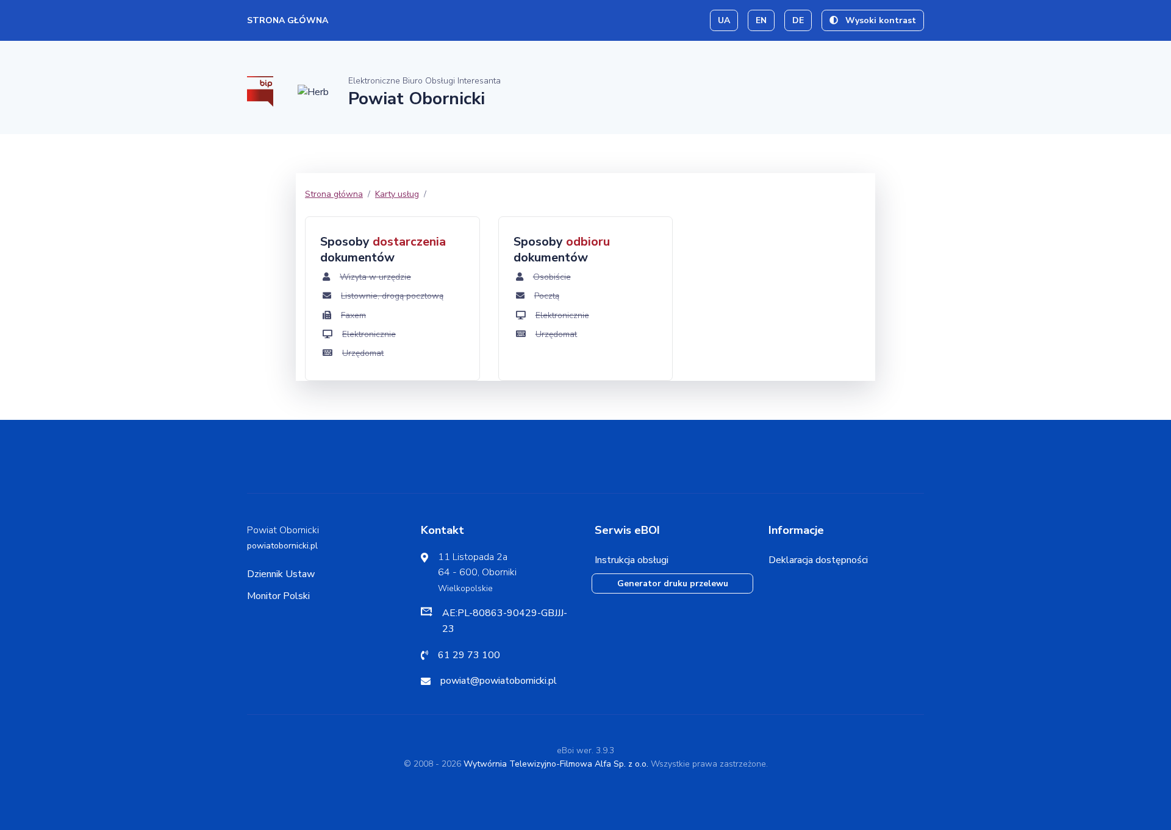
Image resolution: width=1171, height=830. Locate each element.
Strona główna (287, 20)
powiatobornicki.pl (282, 546)
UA (724, 20)
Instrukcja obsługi (631, 560)
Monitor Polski (278, 596)
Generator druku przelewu (672, 583)
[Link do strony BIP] (260, 91)
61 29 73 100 (469, 655)
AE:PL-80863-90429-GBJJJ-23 (504, 621)
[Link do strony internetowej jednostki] (313, 91)
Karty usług (397, 194)
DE (798, 20)
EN (761, 20)
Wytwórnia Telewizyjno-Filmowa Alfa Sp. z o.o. (556, 764)
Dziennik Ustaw (281, 574)
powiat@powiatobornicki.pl (498, 680)
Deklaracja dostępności (818, 560)
